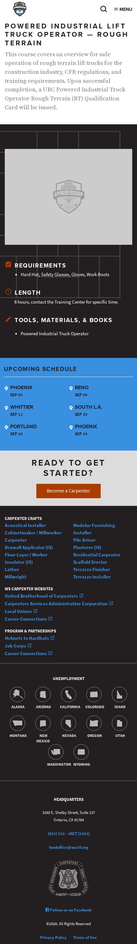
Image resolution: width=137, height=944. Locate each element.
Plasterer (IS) (87, 547)
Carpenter (16, 540)
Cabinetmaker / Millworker (33, 532)
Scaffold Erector (90, 562)
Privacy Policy (53, 937)
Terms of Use (85, 937)
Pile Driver (84, 540)
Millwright (15, 576)
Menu (125, 9)
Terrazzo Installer (92, 576)
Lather (12, 569)
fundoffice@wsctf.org (68, 847)
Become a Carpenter (68, 490)
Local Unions (19, 611)
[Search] (103, 10)
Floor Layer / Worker (26, 554)
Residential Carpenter (96, 554)
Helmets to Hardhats (27, 638)
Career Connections (26, 618)
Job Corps (16, 645)
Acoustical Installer (25, 525)
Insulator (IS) (19, 562)
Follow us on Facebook (70, 910)
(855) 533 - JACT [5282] (69, 833)
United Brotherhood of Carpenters (42, 595)
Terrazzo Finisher (91, 569)
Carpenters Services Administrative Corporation (57, 603)
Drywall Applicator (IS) (29, 547)
